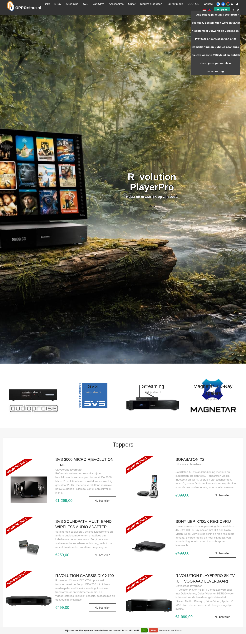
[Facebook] (223, 4)
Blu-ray (57, 3)
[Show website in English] (209, 10)
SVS (85, 3)
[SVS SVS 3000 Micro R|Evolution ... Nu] (29, 475)
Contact (208, 3)
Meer (94, 55)
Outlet (131, 3)
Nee (153, 630)
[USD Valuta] (233, 10)
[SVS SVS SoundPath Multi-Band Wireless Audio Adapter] (29, 533)
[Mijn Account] (237, 4)
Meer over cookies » (170, 630)
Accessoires (116, 3)
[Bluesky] (218, 4)
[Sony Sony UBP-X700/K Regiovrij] (149, 532)
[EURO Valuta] (238, 10)
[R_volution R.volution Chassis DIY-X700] (29, 586)
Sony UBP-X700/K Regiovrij (203, 521)
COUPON (193, 3)
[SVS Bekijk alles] (93, 395)
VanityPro (98, 3)
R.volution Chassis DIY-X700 (84, 576)
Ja (144, 630)
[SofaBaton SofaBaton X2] (149, 472)
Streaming (72, 3)
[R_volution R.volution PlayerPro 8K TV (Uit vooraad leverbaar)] (149, 591)
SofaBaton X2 (189, 459)
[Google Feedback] (228, 4)
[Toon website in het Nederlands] (204, 10)
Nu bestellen (102, 500)
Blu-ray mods (175, 3)
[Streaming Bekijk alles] (153, 395)
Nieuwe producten (151, 3)
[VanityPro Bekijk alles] (33, 395)
